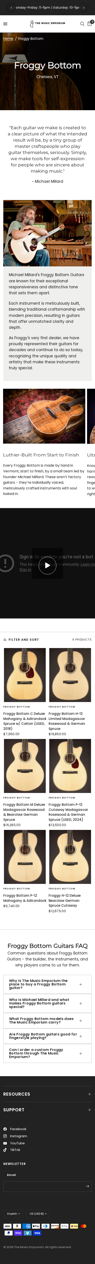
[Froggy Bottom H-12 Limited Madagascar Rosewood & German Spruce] (70, 675)
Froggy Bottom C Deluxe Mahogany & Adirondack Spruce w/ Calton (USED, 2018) (24, 721)
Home (8, 38)
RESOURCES (16, 1094)
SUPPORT (14, 1110)
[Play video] (47, 565)
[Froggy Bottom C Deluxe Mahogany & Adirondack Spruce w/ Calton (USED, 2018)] (24, 675)
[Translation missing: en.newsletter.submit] (87, 1186)
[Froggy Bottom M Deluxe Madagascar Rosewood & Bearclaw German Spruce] (24, 766)
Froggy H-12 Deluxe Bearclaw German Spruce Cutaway (65, 900)
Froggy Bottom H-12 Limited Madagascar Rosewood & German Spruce (67, 721)
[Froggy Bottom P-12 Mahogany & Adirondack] (24, 857)
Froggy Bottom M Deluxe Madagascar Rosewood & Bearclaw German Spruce (24, 812)
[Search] (82, 24)
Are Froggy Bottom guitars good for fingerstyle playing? (43, 1036)
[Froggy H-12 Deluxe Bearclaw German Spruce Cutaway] (70, 857)
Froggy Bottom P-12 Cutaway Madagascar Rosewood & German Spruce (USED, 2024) (68, 812)
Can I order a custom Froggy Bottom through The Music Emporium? (36, 1053)
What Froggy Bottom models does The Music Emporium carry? (41, 1020)
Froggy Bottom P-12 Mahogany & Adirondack (24, 898)
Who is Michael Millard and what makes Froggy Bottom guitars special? (39, 1003)
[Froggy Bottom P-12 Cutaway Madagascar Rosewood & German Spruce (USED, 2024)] (70, 766)
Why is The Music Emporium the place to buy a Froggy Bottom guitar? (38, 984)
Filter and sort (24, 640)
